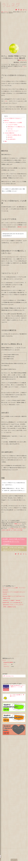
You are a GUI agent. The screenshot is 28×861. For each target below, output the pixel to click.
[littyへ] (14, 729)
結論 (5, 141)
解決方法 (6, 120)
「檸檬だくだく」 (17, 523)
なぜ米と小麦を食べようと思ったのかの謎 (11, 530)
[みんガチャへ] (14, 718)
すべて (4, 660)
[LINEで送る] (26, 9)
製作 (20, 60)
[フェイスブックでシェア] (18, 9)
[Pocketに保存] (23, 9)
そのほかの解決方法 (9, 133)
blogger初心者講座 (8, 662)
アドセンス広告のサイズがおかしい (13, 118)
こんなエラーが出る (12, 124)
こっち (23, 66)
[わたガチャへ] (14, 707)
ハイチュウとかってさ (19, 528)
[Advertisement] (14, 28)
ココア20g (10, 528)
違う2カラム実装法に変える (14, 135)
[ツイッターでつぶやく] (16, 9)
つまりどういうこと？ (13, 131)
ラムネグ (10, 5)
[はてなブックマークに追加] (21, 9)
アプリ (5, 664)
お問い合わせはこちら (8, 676)
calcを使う (10, 137)
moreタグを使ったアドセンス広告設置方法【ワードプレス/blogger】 (13, 541)
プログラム (24, 60)
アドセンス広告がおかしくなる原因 (13, 122)
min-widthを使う (12, 139)
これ (6, 101)
